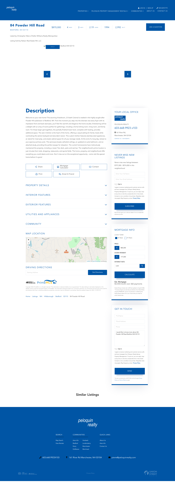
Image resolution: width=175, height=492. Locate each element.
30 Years (120, 238)
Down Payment (120, 253)
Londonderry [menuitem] (87, 443)
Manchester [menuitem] (86, 446)
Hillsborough (48, 296)
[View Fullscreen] (28, 247)
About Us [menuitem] (151, 11)
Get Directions (97, 272)
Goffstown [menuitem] (76, 449)
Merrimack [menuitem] (86, 449)
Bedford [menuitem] (75, 443)
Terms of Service (123, 380)
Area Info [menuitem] (76, 440)
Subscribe (129, 206)
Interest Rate (120, 262)
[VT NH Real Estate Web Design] (150, 473)
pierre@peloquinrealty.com (124, 458)
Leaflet (88, 261)
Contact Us (118, 138)
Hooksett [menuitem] (85, 440)
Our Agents (125, 138)
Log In (142, 8)
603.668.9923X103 (50, 458)
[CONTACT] (155, 27)
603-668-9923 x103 (126, 128)
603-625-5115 (163, 8)
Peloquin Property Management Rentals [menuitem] (109, 11)
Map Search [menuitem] (59, 440)
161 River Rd (85, 458)
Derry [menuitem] (74, 446)
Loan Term (119, 235)
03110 (65, 296)
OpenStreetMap (96, 261)
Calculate (130, 275)
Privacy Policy (136, 198)
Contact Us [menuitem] (163, 11)
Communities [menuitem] (136, 11)
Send (129, 371)
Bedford (58, 296)
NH (41, 296)
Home (28, 296)
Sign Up (150, 8)
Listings (35, 296)
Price (116, 244)
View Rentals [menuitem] (60, 443)
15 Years (129, 238)
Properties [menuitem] (82, 11)
